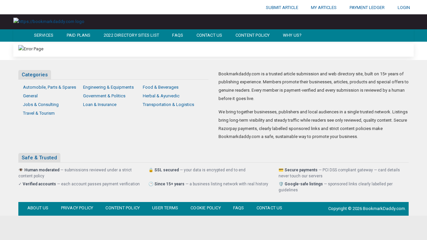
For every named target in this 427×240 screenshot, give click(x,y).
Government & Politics (104, 95)
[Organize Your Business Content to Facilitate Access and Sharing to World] (48, 21)
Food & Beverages (160, 87)
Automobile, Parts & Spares (49, 87)
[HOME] (18, 35)
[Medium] (72, 7)
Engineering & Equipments (108, 87)
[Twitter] (28, 7)
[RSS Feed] (83, 7)
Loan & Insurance (99, 104)
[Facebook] (17, 7)
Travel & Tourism (39, 113)
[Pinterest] (50, 7)
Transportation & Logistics (168, 104)
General (30, 95)
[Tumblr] (61, 7)
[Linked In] (94, 7)
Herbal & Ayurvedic (161, 95)
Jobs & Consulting (41, 104)
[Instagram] (39, 7)
